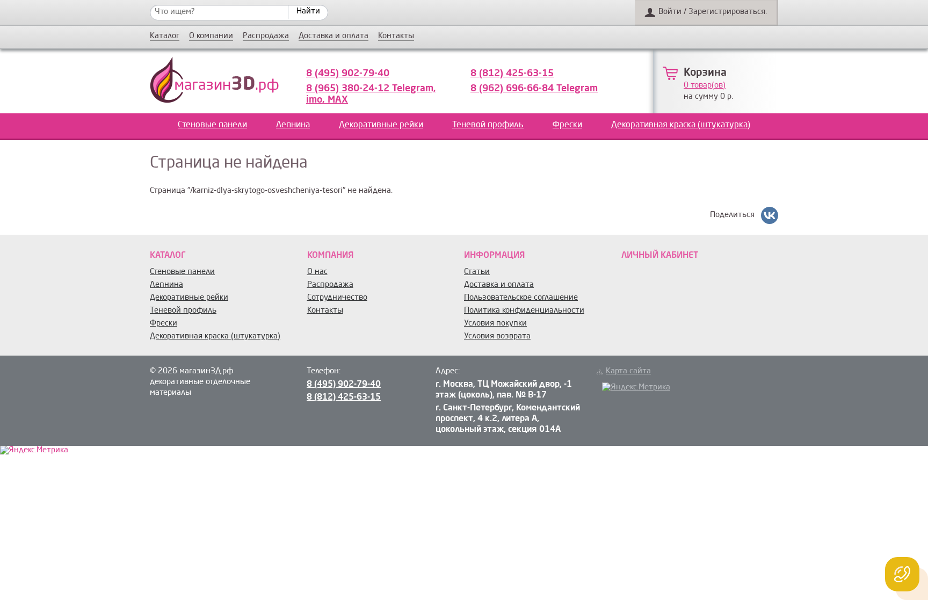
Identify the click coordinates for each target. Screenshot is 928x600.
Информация (494, 255)
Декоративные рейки (381, 125)
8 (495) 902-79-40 (347, 73)
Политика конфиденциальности (524, 311)
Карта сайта (628, 371)
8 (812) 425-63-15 (512, 73)
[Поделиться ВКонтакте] (769, 215)
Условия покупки (495, 324)
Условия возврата (497, 336)
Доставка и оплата (333, 36)
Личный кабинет (659, 255)
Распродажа (266, 36)
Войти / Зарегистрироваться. (712, 12)
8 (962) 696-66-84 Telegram (534, 88)
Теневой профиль (488, 125)
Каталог (164, 36)
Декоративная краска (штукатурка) (680, 125)
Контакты (396, 36)
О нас (317, 272)
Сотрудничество (337, 298)
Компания (330, 255)
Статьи (477, 272)
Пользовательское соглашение (521, 298)
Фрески (567, 125)
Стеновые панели (212, 125)
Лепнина (293, 125)
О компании (211, 36)
